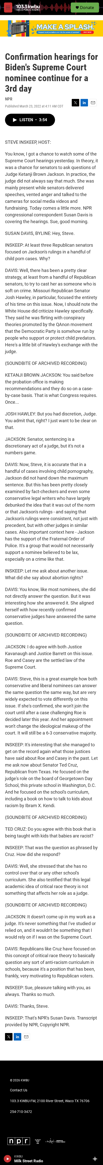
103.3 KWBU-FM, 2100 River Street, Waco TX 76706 (50, 1101)
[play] (7, 1158)
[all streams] (96, 1158)
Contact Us (18, 1090)
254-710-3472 (21, 1112)
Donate (87, 7)
